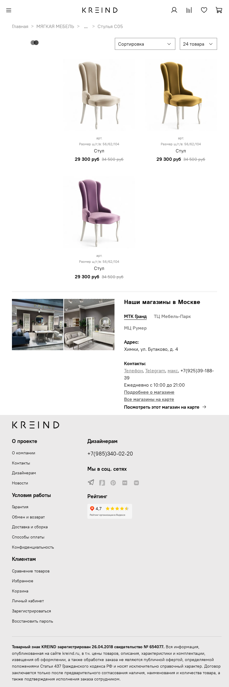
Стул (99, 151)
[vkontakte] (136, 482)
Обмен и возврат (28, 517)
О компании (23, 453)
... (86, 26)
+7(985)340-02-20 (110, 453)
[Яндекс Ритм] (102, 482)
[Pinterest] (113, 482)
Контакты (21, 463)
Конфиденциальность (33, 547)
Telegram (155, 370)
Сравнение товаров (30, 571)
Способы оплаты (28, 537)
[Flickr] (124, 482)
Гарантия (20, 507)
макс (173, 370)
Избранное (22, 580)
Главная (20, 26)
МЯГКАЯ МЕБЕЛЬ (55, 26)
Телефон (133, 370)
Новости (20, 483)
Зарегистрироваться (31, 611)
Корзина (20, 591)
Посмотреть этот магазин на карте (161, 407)
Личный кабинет (28, 600)
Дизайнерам (24, 473)
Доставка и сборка (30, 526)
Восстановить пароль (32, 621)
